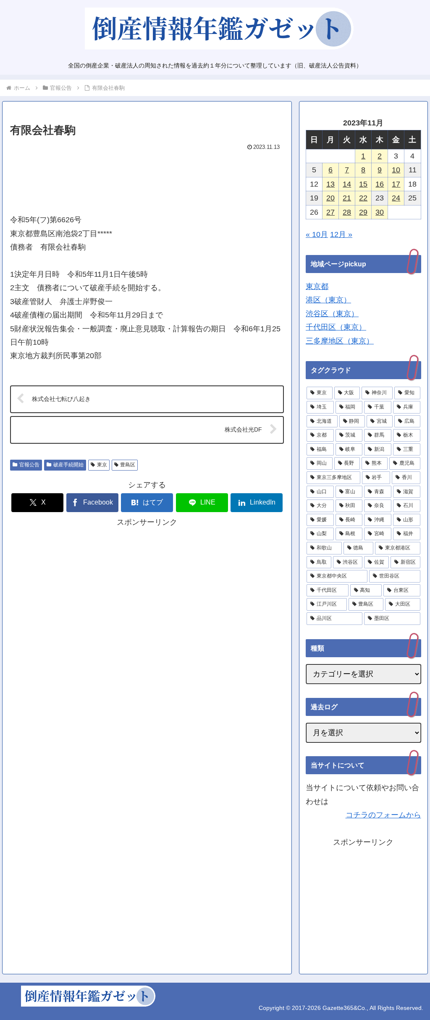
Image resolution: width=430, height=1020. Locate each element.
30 (379, 212)
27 (330, 212)
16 (379, 184)
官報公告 (29, 465)
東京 (102, 465)
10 (396, 170)
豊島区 (127, 465)
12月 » (341, 234)
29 (363, 212)
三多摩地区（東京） (340, 341)
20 (330, 198)
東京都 (317, 286)
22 (363, 198)
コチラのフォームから (383, 815)
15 (363, 184)
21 (347, 198)
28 (347, 212)
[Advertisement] (147, 179)
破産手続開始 (68, 465)
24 (396, 198)
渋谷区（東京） (332, 314)
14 (347, 184)
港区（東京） (328, 300)
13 (330, 184)
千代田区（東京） (336, 327)
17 (396, 184)
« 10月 (317, 234)
